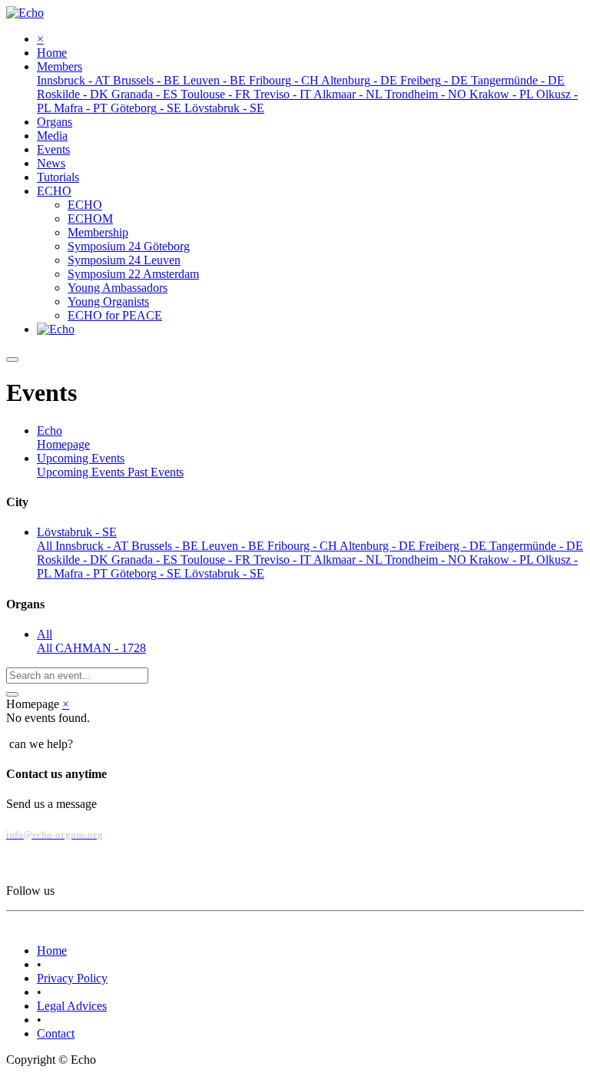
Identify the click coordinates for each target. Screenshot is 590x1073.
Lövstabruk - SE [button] (77, 531)
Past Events (156, 472)
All (46, 545)
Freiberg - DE (454, 545)
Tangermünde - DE (536, 545)
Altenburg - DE (379, 545)
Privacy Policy (72, 978)
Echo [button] (49, 430)
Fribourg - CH (303, 545)
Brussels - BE (166, 545)
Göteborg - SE (147, 573)
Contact (56, 1033)
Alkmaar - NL (349, 559)
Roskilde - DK (74, 559)
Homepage (63, 444)
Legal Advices (72, 1005)
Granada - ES (146, 559)
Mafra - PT (82, 573)
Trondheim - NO (427, 559)
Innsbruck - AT (93, 545)
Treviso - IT (283, 559)
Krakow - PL (502, 559)
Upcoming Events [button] (80, 458)
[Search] (12, 694)
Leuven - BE (234, 545)
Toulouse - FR (217, 559)
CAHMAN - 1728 (100, 647)
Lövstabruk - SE (224, 573)
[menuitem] (52, 52)
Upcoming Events (82, 472)
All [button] (44, 634)
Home (52, 950)
